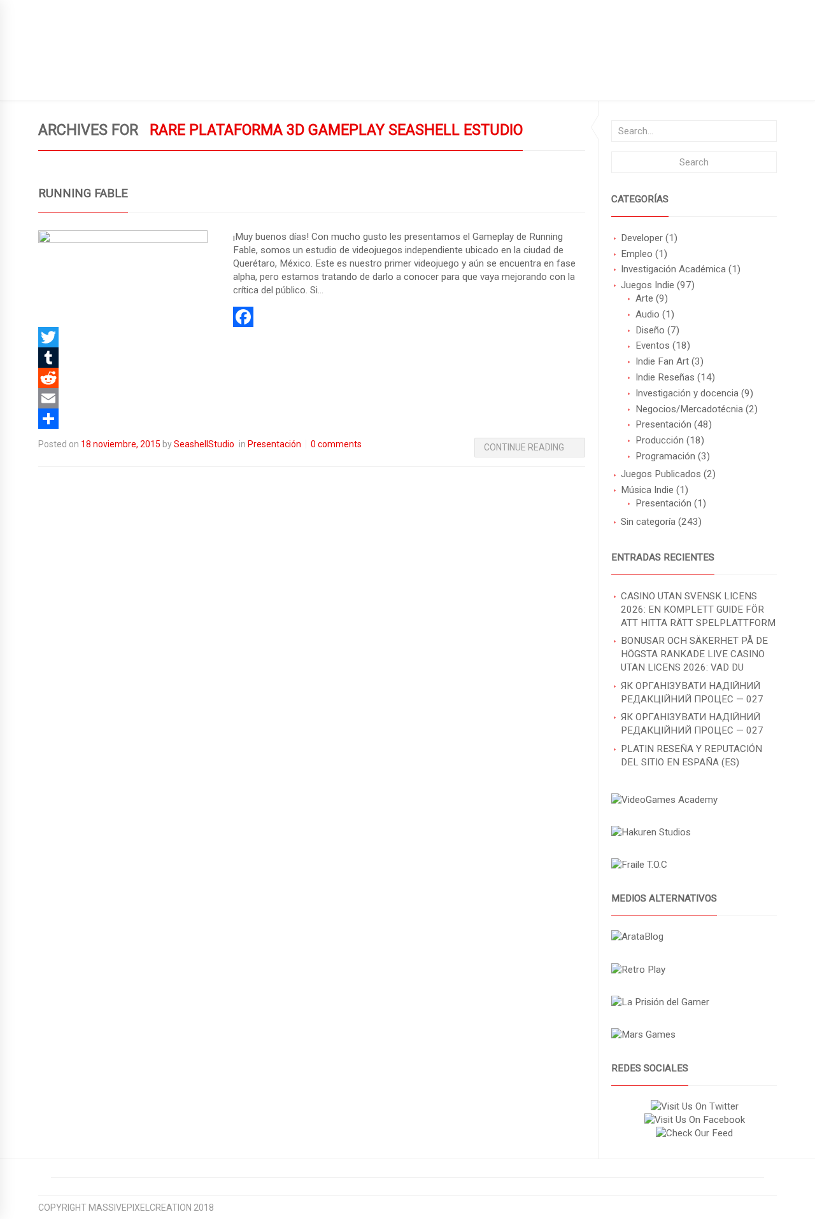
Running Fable (83, 193)
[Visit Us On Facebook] (694, 1119)
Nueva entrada (215, 80)
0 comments (336, 444)
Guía (153, 80)
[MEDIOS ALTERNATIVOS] (637, 936)
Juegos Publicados (661, 474)
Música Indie (647, 490)
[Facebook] (311, 317)
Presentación (663, 424)
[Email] (311, 398)
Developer (642, 238)
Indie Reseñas (665, 377)
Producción (659, 440)
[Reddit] (311, 378)
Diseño (650, 330)
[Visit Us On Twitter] (694, 1106)
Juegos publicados (82, 80)
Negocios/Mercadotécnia (689, 409)
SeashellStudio (204, 444)
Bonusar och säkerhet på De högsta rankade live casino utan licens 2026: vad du (694, 654)
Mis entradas (298, 80)
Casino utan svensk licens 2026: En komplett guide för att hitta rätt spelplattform (698, 609)
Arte (644, 298)
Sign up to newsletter (91, 10)
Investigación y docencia (687, 393)
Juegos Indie (647, 285)
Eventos (652, 345)
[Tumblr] (311, 357)
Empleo (637, 254)
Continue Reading (524, 447)
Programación (665, 456)
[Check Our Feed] (694, 1133)
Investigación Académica (673, 269)
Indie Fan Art (662, 361)
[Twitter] (311, 337)
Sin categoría (648, 521)
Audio (647, 314)
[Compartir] (311, 418)
